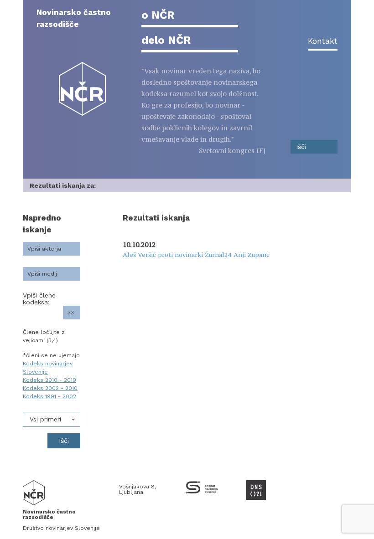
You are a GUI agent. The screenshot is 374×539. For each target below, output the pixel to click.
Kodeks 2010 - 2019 (49, 380)
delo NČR (166, 40)
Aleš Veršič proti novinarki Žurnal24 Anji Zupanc (196, 255)
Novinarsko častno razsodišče (73, 18)
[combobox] (51, 419)
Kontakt (323, 41)
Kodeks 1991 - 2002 (49, 396)
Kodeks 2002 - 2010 (50, 388)
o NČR (157, 15)
